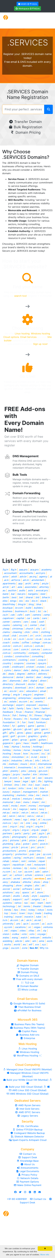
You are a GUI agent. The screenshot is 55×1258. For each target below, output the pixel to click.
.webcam (35, 937)
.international (44, 763)
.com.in (25, 649)
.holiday (6, 750)
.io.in (41, 767)
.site (36, 885)
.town (22, 913)
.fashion (45, 708)
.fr (18, 722)
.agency (43, 576)
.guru (18, 743)
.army (36, 583)
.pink (24, 840)
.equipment (39, 698)
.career (6, 621)
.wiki (27, 941)
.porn (35, 843)
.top (6, 913)
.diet (25, 680)
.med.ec (16, 798)
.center (33, 625)
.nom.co (6, 823)
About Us (29, 1164)
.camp (46, 614)
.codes (15, 642)
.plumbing (7, 843)
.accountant (10, 573)
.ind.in (5, 760)
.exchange (7, 704)
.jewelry (14, 770)
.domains (7, 687)
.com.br (6, 645)
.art (13, 586)
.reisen (14, 861)
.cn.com (23, 635)
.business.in (21, 611)
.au (3, 590)
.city (37, 628)
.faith (11, 708)
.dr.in (30, 687)
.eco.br (13, 691)
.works (7, 944)
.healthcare (46, 743)
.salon (45, 871)
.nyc (15, 823)
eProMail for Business (29, 1010)
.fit (30, 715)
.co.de (7, 639)
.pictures (14, 840)
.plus (17, 843)
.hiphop (15, 746)
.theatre (47, 906)
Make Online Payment (29, 1185)
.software (27, 888)
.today (31, 909)
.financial (40, 711)
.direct (42, 680)
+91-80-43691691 (17, 1199)
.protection (21, 854)
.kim (34, 774)
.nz (21, 823)
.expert (20, 704)
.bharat (29, 597)
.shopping (7, 885)
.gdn (36, 729)
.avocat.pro (41, 590)
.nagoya (23, 809)
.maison (16, 791)
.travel (18, 916)
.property (7, 854)
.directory (7, 684)
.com (15, 649)
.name (33, 809)
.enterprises (24, 698)
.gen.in (44, 729)
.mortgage (44, 805)
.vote (24, 934)
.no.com (46, 819)
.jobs (23, 770)
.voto (32, 934)
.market (44, 791)
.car (28, 618)
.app (20, 583)
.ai (51, 576)
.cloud (5, 635)
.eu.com (23, 701)
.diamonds (15, 680)
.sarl (4, 875)
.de (4, 673)
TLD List (29, 982)
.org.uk (35, 829)
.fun (24, 722)
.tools (49, 909)
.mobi (5, 805)
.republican (18, 864)
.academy (46, 569)
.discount (20, 684)
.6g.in (13, 569)
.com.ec (6, 649)
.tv (44, 916)
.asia (19, 586)
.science (38, 875)
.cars (25, 621)
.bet (21, 597)
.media (38, 798)
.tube (38, 916)
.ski (43, 885)
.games (40, 725)
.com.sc (6, 652)
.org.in (29, 826)
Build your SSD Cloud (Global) (25, 1086)
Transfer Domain (27, 122)
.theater (36, 906)
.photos (33, 836)
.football (34, 718)
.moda (14, 805)
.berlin (5, 597)
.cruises (40, 666)
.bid (37, 597)
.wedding (7, 941)
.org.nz (6, 829)
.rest (28, 864)
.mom (23, 805)
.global (37, 732)
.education (31, 691)
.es (5, 701)
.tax (26, 902)
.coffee (25, 642)
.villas (31, 930)
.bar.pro (21, 593)
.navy (41, 809)
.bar (13, 593)
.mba (30, 795)
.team (40, 902)
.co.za (47, 639)
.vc (29, 927)
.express (42, 704)
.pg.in (41, 833)
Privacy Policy (29, 1174)
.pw (38, 854)
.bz (39, 611)
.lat (33, 777)
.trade (38, 913)
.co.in (21, 639)
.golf (12, 736)
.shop (45, 882)
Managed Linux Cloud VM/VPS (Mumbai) (29, 1069)
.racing (17, 857)
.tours (13, 913)
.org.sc (25, 829)
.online (42, 823)
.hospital (37, 750)
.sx (43, 899)
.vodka (15, 934)
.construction (22, 656)
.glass (28, 732)
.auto (30, 590)
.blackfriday (8, 604)
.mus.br (6, 809)
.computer (46, 652)
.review (6, 868)
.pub (31, 854)
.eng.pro (27, 694)
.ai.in (6, 580)
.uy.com (8, 927)
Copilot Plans (29, 1031)
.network (7, 819)
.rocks (32, 868)
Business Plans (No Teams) (29, 1024)
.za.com (15, 947)
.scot (48, 875)
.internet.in (9, 767)
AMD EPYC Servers (29, 1112)
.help (6, 746)
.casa (33, 621)
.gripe (14, 739)
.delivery (42, 673)
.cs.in (49, 666)
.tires (23, 909)
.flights (47, 715)
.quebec (6, 857)
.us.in (49, 923)
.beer (43, 593)
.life (40, 781)
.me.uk (5, 798)
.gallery (21, 725)
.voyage (41, 934)
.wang (14, 937)
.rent (23, 861)
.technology (8, 906)
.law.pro (48, 777)
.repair (41, 861)
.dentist (29, 677)
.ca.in (5, 614)
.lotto (21, 788)
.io (35, 767)
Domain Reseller (29, 986)
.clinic (35, 632)
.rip (25, 868)
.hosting (6, 753)
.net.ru (30, 816)
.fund (30, 722)
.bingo (13, 600)
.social (16, 888)
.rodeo (41, 868)
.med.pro (27, 798)
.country (6, 663)
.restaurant (39, 864)
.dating (34, 670)
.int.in (32, 763)
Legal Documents (29, 1171)
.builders (38, 607)
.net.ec (44, 812)
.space (25, 892)
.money (32, 805)
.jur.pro (16, 774)
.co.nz (29, 639)
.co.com (47, 635)
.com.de (39, 645)
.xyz (43, 944)
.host (46, 750)
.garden (6, 729)
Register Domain (29, 965)
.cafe (19, 614)
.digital (33, 680)
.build (28, 607)
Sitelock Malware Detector (29, 1136)
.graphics (33, 736)
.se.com (6, 878)
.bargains (33, 593)
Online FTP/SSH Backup (29, 1129)
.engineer (39, 694)
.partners (7, 833)
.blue (38, 604)
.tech (48, 902)
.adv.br (23, 576)
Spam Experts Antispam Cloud (29, 1140)
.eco (21, 691)
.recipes (40, 857)
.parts (17, 833)
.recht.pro (28, 857)
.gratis (43, 736)
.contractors (9, 659)
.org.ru (15, 829)
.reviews (16, 868)
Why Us (44, 947)
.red (49, 857)
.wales (5, 937)
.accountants (26, 573)
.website (46, 937)
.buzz (32, 611)
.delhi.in (31, 673)
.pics (4, 840)
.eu (31, 701)
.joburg (32, 770)
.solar (37, 888)
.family (19, 708)
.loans (45, 784)
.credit (5, 666)
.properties (34, 850)
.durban (40, 687)
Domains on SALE (29, 975)
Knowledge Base (29, 1160)
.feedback (7, 711)
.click (27, 632)
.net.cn (24, 812)
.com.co (28, 645)
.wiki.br (18, 941)
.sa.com (28, 871)
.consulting (37, 656)
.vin (38, 930)
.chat (42, 625)
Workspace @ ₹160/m (29, 8)
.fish (14, 715)
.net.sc (39, 816)
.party (26, 833)
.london (12, 788)
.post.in (44, 843)
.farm (36, 708)
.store (40, 892)
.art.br (5, 586)
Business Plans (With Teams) (29, 1027)
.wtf (30, 944)
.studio (16, 895)
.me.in (45, 795)
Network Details (29, 1178)
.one (27, 823)
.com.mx (35, 649)
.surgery (35, 899)
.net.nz (21, 816)
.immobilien (17, 757)
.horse (26, 750)
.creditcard (17, 666)
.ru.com (6, 871)
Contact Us (29, 1153)
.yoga (5, 947)
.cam (27, 614)
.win (34, 941)
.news (17, 819)
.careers (16, 621)
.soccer (6, 888)
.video (22, 930)
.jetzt (5, 770)
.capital (20, 618)
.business (7, 611)
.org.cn (13, 826)
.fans (28, 708)
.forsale (45, 718)
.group (23, 739)
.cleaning (17, 632)
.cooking (22, 659)
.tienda (7, 909)
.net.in (12, 816)
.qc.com (46, 854)
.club (13, 635)
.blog (31, 604)
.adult (14, 576)
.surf (26, 899)
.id (48, 753)
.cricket (30, 666)
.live (30, 784)
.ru (14, 871)
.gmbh (46, 732)
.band (5, 593)
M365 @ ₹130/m (28, 4)
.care (44, 618)
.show (18, 885)
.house (16, 753)
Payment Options (29, 1181)
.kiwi (4, 777)
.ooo (4, 826)
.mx (14, 809)
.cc (25, 625)
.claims (6, 632)
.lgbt (32, 781)
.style (34, 895)
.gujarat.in (7, 743)
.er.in (50, 698)
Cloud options (11, 337)
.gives (20, 732)
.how (25, 753)
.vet (6, 930)
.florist (7, 718)
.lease (17, 781)
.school (18, 875)
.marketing (8, 795)
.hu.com (34, 753)
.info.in (45, 760)
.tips (15, 909)
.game (30, 725)
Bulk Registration (27, 127)
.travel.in (28, 916)
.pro (32, 847)
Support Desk (29, 1157)
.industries (16, 760)
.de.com (44, 670)
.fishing (23, 715)
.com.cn (17, 645)
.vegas (36, 927)
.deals (11, 673)
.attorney (44, 586)
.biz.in (34, 600)
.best (14, 597)
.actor (5, 576)
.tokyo (40, 909)
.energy (6, 694)
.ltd (35, 788)
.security (27, 878)
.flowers (17, 718)
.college (35, 642)
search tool (20, 295)
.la (21, 777)
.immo (5, 757)
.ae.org (33, 576)
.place (41, 840)
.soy (17, 892)
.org (21, 826)
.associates (30, 586)
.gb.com (17, 729)
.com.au (46, 642)
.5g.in (5, 569)
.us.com (35, 923)
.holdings (37, 746)
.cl (43, 628)
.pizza (32, 840)
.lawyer (8, 781)
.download (20, 687)
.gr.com (21, 736)
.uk (22, 920)
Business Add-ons (29, 1034)
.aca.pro (34, 569)
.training (8, 916)
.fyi (13, 725)
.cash (41, 621)
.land (27, 777)
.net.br (15, 812)
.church (29, 628)
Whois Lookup (29, 989)
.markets (21, 795)
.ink (4, 763)
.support (17, 899)
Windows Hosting (29, 1052)
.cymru (7, 670)
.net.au (6, 812)
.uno (18, 923)
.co (14, 639)
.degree (20, 673)
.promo (22, 850)
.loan (37, 784)
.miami (35, 802)
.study (25, 895)
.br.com (19, 607)
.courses (30, 663)
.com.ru (46, 649)
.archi (28, 583)
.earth (49, 687)
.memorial (7, 802)
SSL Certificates (29, 1126)
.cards (36, 618)
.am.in (25, 580)
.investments (24, 767)
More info (44, 1254)
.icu (43, 753)
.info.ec (28, 760)
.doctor (31, 684)
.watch (23, 937)
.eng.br (16, 694)
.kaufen (26, 774)
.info (37, 760)
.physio (43, 836)
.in (27, 757)
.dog (40, 684)
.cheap (6, 628)
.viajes (13, 930)
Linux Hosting (29, 1048)
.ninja (32, 819)
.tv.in (4, 920)
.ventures (48, 927)
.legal (25, 781)
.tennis (26, 906)
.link (23, 784)
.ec (5, 691)
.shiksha (26, 882)
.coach (6, 642)
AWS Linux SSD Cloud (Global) (29, 1090)
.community (19, 652)
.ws (24, 944)
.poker (26, 843)
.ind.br (42, 757)
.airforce (15, 580)
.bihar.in (46, 597)
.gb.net (28, 729)
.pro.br (14, 847)
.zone (24, 947)
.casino (6, 625)
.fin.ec (18, 711)
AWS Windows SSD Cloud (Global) (29, 1093)
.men (18, 802)
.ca (44, 611)
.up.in (25, 923)
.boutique (7, 607)
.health (34, 743)
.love (28, 788)
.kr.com (13, 777)
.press (5, 847)
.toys (30, 913)
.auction (12, 590)
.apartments (9, 583)
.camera (36, 614)
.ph (48, 833)
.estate (12, 701)
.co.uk (38, 639)
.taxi (32, 902)
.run (20, 871)
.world (16, 944)
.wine (41, 941)
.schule (28, 875)
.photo (5, 836)
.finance (28, 711)
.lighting (48, 781)
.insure (23, 763)
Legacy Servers (29, 1115)
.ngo (25, 819)
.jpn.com (43, 770)
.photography (19, 836)
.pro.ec (24, 847)
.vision (5, 934)
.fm (25, 718)
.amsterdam (37, 580)
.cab (12, 614)
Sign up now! (40, 343)
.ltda (41, 788)
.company (33, 652)
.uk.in (29, 920)
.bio (21, 600)
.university (7, 923)
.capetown (8, 618)
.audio (22, 590)
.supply (6, 899)
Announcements (29, 1167)
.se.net (16, 878)
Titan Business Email (29, 1006)
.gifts (11, 732)
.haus (26, 743)
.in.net (34, 757)
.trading (47, 913)
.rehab (5, 861)
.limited (8, 784)
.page (44, 829)
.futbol (5, 725)
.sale (37, 871)
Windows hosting (40, 333)
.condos (8, 656)
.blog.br (21, 604)
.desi (38, 677)
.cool (32, 659)
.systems (7, 902)
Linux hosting (22, 333)
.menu (26, 802)
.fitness (38, 715)
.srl (32, 892)
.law (39, 777)
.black (43, 600)
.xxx (37, 944)
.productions (9, 850)
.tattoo (18, 902)
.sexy (5, 882)
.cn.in (38, 635)
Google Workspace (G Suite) (29, 1003)
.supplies (44, 895)
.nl (39, 819)
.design (47, 677)
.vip (44, 930)
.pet (34, 833)
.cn (31, 635)
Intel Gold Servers (29, 1108)
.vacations (20, 927)
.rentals (32, 861)
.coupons (18, 663)
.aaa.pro (23, 569)
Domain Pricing (28, 132)
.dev (4, 680)
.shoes (36, 882)
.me (37, 795)
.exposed (31, 704)
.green (5, 739)
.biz (27, 600)
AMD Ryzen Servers (29, 1105)
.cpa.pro (41, 663)
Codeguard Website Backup (29, 1133)
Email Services (28, 337)
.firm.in (6, 715)
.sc (10, 875)
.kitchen (43, 774)
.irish (48, 767)
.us (42, 923)
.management (29, 791)
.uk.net (37, 920)
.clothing (45, 632)
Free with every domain (29, 979)
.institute (13, 763)
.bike (4, 600)
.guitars (42, 739)
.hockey (26, 746)
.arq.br (45, 583)
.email (43, 691)
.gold (5, 736)
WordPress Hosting (27, 1055)
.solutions (7, 892)
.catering (17, 625)
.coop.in (41, 659)
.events (39, 701)
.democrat (7, 677)
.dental (19, 677)
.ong (34, 823)
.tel (19, 906)
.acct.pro (40, 573)
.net (4, 816)
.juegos (6, 774)
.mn (43, 802)
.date (25, 670)
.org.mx (39, 826)
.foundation (8, 722)
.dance (17, 670)
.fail (4, 708)
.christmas (17, 628)
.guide (32, 739)
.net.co (34, 812)
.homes (17, 750)
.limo (16, 784)
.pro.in (40, 847)
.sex (48, 878)
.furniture (41, 722)
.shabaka (15, 882)
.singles (28, 885)
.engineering (9, 698)
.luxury (6, 791)
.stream (6, 895)
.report (6, 864)
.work (49, 941)
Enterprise (29, 1038)
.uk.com (14, 920)
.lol (3, 788)
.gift (4, 732)
